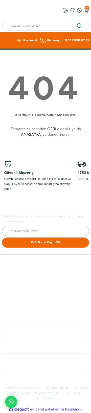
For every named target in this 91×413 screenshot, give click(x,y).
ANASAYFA (31, 134)
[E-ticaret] (45, 409)
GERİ (51, 129)
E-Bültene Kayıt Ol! (45, 242)
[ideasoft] (19, 409)
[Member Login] (79, 10)
